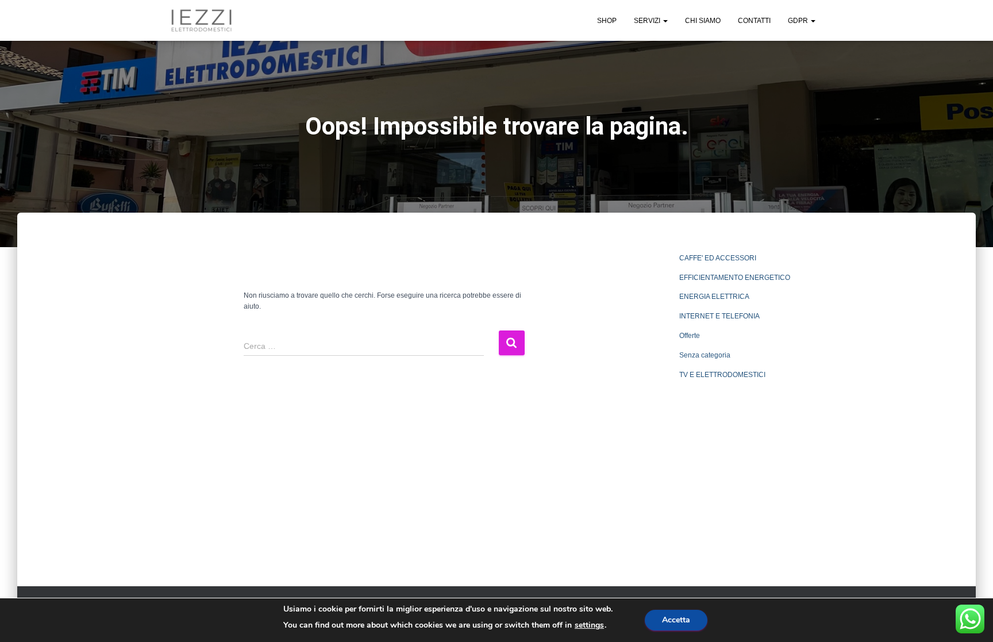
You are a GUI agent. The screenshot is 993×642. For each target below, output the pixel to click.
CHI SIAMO (703, 21)
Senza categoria (704, 355)
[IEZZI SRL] (201, 20)
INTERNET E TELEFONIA (719, 316)
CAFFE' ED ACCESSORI (717, 258)
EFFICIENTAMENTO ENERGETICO (734, 278)
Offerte (689, 336)
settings (589, 625)
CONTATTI (754, 21)
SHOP (607, 21)
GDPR (799, 21)
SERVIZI (648, 21)
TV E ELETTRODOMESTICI (722, 375)
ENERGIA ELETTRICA (714, 297)
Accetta (676, 619)
